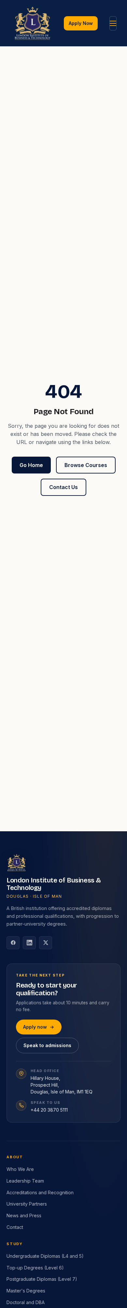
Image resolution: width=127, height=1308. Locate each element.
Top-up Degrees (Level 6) (35, 1267)
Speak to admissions (47, 1045)
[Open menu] (113, 23)
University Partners (27, 1204)
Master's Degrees (26, 1290)
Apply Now (81, 23)
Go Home (31, 465)
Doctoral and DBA (26, 1302)
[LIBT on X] (45, 942)
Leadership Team (25, 1181)
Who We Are (20, 1169)
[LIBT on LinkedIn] (29, 942)
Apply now (35, 1027)
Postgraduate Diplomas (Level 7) (42, 1279)
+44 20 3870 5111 (49, 1110)
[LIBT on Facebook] (13, 942)
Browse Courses (85, 465)
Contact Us (63, 487)
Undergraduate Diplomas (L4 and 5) (45, 1256)
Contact (15, 1227)
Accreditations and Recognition (40, 1192)
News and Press (24, 1215)
